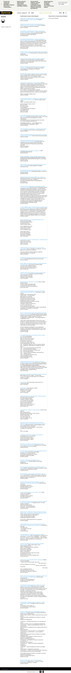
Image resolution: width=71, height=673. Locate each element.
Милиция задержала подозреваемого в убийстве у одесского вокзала (32, 467)
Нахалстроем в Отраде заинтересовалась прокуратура (31, 559)
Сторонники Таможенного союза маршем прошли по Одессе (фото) (32, 336)
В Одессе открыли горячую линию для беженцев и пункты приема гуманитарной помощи (33, 52)
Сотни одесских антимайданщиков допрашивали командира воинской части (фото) (32, 187)
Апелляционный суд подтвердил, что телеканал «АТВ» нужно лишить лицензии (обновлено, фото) (32, 291)
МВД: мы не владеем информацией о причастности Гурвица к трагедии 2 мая (32, 67)
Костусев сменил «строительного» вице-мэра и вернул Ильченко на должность (33, 451)
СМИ (32, 13)
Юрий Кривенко (23, 388)
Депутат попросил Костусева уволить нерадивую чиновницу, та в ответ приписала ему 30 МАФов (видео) (33, 576)
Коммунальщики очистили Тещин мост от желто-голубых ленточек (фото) (32, 248)
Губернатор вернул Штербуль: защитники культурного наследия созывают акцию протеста (33, 135)
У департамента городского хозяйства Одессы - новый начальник (33, 239)
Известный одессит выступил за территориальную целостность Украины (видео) (33, 165)
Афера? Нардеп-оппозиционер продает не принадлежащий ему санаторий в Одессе (33, 264)
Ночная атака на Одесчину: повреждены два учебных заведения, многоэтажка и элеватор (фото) (9, 4)
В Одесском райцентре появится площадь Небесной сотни (32, 156)
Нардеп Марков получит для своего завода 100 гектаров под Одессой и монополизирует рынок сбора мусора (32, 524)
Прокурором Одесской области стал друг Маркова (30, 82)
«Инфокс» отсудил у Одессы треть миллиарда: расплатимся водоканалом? (32, 612)
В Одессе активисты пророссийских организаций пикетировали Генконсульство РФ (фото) (33, 313)
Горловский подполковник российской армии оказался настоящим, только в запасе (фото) (31, 141)
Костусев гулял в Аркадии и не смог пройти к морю (30, 492)
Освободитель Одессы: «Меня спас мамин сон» (30, 150)
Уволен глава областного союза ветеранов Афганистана (31, 219)
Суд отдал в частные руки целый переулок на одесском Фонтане (33, 374)
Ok (40, 671)
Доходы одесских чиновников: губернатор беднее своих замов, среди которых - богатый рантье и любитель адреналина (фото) (33, 512)
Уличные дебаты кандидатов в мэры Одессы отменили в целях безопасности (33, 116)
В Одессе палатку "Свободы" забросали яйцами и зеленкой (32, 58)
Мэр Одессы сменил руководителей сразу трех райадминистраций (29, 460)
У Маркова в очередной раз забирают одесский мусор (31, 434)
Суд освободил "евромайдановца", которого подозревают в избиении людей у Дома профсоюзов (32, 31)
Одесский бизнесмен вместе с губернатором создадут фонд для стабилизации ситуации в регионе (33, 99)
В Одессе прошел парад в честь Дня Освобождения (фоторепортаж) (30, 661)
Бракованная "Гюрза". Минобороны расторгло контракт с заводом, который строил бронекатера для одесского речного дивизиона (33, 423)
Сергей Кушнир (23, 382)
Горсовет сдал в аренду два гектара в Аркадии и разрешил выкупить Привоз (32, 544)
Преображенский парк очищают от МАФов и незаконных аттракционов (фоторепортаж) (32, 362)
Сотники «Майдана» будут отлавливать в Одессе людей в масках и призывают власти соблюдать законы (33, 207)
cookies (37, 671)
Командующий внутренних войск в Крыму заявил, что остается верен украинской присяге (33, 171)
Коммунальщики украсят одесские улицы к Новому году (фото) (33, 396)
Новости (24, 13)
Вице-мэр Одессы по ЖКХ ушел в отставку (28, 281)
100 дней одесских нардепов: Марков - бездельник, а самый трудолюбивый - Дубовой (32, 585)
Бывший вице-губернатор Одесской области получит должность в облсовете (33, 258)
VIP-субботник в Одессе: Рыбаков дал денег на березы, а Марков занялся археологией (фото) (33, 502)
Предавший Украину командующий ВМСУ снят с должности (32, 177)
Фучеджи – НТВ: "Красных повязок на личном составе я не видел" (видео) (33, 74)
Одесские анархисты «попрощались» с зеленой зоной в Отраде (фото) (33, 129)
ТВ (29, 13)
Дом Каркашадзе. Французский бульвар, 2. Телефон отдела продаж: (63, 3)
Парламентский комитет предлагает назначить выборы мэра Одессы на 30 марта (32, 273)
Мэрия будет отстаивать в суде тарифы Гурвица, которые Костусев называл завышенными (32, 444)
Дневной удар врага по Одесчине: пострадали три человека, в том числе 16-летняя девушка (49, 4)
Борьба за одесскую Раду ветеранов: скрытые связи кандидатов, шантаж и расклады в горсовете (22, 4)
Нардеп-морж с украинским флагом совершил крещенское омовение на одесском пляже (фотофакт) (32, 19)
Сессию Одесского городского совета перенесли (30, 409)
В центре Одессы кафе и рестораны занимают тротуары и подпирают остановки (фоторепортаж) (32, 482)
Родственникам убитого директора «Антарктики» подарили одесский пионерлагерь (32, 535)
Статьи (19, 13)
